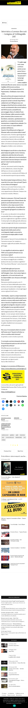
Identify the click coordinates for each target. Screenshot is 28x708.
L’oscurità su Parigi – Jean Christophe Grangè (16, 540)
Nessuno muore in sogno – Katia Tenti (9, 618)
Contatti (4, 695)
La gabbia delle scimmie (14, 657)
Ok (14, 705)
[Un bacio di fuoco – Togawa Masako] (5, 534)
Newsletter (19, 695)
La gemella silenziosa (14, 674)
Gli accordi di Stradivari (14, 686)
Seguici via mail (11, 695)
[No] (26, 702)
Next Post (20, 451)
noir (25, 437)
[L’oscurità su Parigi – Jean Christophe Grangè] (5, 542)
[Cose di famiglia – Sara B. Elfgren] (5, 527)
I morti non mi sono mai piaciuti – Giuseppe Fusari (17, 564)
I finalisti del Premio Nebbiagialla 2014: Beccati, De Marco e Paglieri (6, 426)
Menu (5, 22)
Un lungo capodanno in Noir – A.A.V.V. (11, 499)
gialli (17, 435)
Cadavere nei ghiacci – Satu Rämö (18, 547)
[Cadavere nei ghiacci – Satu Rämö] (5, 550)
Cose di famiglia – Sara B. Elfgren (17, 524)
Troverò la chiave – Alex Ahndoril (10, 477)
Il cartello (3, 606)
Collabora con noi (19, 693)
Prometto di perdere (14, 645)
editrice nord (5, 435)
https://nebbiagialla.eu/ (8, 392)
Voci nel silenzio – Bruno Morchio (17, 663)
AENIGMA (16, 417)
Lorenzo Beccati (10, 437)
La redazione (11, 693)
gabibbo (12, 435)
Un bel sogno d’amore (6, 631)
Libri (3, 437)
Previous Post (7, 451)
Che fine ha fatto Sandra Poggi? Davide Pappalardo (12, 601)
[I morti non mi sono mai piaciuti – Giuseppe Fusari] (5, 566)
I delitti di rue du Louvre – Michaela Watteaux (11, 623)
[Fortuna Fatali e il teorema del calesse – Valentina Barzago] (5, 558)
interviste (14, 28)
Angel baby (11, 651)
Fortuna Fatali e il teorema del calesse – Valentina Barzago (17, 556)
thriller (3, 440)
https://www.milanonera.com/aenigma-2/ (13, 368)
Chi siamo (4, 693)
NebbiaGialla (19, 437)
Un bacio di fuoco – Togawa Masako (18, 532)
